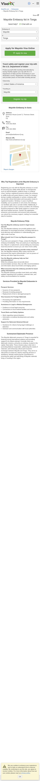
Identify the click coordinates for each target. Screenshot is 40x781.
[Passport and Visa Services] (7, 3)
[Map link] (20, 155)
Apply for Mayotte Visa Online (20, 48)
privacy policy (25, 773)
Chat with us (27, 24)
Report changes (9, 169)
